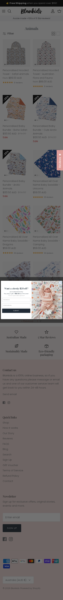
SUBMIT (16, 311)
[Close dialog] (60, 282)
